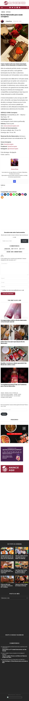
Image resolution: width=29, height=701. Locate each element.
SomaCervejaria (8, 144)
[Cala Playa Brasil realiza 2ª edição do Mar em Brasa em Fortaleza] (21, 565)
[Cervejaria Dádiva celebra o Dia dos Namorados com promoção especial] (14, 311)
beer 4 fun (9, 393)
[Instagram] (14, 181)
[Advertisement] (14, 213)
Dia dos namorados (7, 395)
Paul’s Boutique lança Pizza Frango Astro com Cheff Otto (7, 571)
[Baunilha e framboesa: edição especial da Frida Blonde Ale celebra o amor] (14, 354)
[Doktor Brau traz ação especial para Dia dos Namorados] (14, 332)
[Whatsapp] (13, 194)
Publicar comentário (8, 293)
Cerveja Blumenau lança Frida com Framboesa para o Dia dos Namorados (13, 385)
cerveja (15, 393)
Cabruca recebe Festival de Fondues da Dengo (21, 585)
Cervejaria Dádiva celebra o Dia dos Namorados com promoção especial (14, 321)
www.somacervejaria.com (11, 126)
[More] (2, 197)
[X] (5, 194)
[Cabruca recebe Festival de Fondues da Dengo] (21, 579)
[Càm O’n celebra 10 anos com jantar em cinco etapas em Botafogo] (21, 550)
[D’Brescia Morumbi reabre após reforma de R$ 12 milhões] (7, 579)
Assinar (24, 241)
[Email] (16, 194)
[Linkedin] (8, 194)
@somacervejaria (13, 148)
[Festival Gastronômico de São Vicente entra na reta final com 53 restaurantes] (7, 550)
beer (3, 393)
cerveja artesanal (7, 394)
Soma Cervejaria (7, 397)
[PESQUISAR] (27, 7)
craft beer (17, 394)
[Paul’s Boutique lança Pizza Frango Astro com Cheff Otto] (7, 565)
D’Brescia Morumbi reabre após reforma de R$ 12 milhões (6, 586)
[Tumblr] (25, 194)
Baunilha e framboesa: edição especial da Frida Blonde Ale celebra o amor (13, 363)
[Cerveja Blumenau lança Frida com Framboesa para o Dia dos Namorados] (14, 375)
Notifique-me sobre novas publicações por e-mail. (13, 290)
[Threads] (19, 194)
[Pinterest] (11, 194)
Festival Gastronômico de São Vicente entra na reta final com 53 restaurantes (7, 557)
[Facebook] (2, 194)
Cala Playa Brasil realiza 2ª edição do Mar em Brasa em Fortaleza (21, 571)
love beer (17, 395)
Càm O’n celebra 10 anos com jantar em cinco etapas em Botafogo (21, 557)
